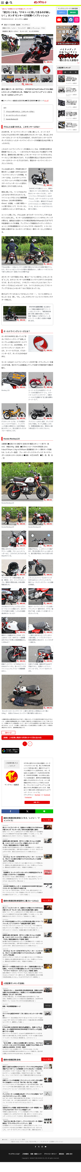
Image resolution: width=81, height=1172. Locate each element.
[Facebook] (10, 811)
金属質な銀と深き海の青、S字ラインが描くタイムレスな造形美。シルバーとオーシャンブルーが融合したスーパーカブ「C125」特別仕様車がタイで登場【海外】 (22, 843)
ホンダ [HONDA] (34, 31)
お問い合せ (69, 1154)
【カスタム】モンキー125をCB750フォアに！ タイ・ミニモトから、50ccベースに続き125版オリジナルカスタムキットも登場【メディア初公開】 (23, 859)
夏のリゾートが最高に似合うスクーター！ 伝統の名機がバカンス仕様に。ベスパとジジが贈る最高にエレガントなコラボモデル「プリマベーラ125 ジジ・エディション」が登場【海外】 (23, 968)
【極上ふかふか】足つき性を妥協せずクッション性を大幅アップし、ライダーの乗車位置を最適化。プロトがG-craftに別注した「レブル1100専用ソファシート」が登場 (71, 103)
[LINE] (44, 811)
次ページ (8, 732)
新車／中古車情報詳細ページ (12, 1006)
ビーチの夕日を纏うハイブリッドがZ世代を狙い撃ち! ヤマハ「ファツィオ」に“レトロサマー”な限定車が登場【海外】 (23, 922)
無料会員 (73, 12)
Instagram (28, 797)
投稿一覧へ (37, 802)
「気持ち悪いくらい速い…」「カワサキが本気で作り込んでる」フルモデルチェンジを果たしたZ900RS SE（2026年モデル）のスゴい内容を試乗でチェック (71, 125)
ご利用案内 (25, 1154)
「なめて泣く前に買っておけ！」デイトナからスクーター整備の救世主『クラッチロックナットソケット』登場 (23, 1122)
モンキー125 (23, 31)
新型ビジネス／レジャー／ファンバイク (14, 28)
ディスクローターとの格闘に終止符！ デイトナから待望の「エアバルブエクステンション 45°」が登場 (23, 1095)
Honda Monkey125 (11, 119)
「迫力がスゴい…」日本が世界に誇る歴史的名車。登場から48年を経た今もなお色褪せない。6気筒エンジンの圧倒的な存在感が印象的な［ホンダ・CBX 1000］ (23, 992)
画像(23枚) (29, 84)
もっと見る (47, 820)
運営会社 (61, 1154)
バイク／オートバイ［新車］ (18, 1139)
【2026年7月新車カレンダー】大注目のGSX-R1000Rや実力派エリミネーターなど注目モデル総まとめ (22, 887)
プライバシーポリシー (50, 1154)
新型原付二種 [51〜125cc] (10, 31)
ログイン (62, 12)
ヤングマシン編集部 (22, 19)
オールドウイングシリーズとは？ (15, 115)
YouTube (37, 795)
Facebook (47, 795)
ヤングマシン (26, 25)
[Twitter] (27, 811)
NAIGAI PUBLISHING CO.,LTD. (39, 1158)
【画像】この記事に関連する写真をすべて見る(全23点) (22, 737)
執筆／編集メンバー (36, 1154)
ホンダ (46, 101)
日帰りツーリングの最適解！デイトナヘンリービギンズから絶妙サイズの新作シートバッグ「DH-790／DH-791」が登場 (23, 1081)
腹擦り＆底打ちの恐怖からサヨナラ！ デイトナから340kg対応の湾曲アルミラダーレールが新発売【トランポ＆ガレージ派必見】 (23, 1068)
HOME (5, 1139)
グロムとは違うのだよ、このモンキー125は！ (19, 111)
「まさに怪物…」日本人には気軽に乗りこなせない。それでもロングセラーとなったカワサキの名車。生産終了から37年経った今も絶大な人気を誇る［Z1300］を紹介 (23, 1045)
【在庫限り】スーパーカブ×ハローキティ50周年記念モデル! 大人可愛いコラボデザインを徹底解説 (22, 873)
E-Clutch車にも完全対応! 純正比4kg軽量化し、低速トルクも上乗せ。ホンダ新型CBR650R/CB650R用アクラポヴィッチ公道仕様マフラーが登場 (22, 1029)
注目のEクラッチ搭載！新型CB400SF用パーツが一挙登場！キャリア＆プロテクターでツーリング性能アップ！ (23, 1109)
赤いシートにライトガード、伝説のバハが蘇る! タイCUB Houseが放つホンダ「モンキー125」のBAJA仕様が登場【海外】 (23, 828)
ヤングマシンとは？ (14, 1154)
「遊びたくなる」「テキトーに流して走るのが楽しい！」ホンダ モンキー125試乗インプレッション (36, 1141)
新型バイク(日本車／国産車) (12, 25)
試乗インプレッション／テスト (36, 28)
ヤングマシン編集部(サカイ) (71, 95)
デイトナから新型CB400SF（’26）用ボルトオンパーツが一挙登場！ (22, 1015)
